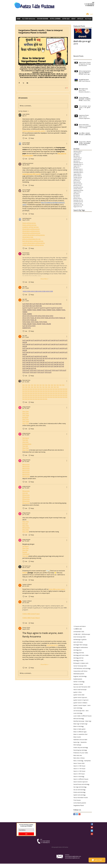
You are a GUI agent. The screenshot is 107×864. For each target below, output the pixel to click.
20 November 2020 (78, 631)
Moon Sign (88, 721)
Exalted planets (77, 679)
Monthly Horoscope (78, 721)
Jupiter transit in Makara (80, 702)
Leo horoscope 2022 (79, 710)
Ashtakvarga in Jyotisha (79, 639)
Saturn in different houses (80, 779)
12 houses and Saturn (79, 626)
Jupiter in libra (77, 692)
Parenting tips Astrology (80, 750)
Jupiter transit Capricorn (80, 697)
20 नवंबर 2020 (77, 634)
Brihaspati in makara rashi (80, 663)
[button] (55, 19)
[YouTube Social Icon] (92, 827)
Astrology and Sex (78, 658)
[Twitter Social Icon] (92, 831)
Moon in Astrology (78, 726)
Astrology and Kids (78, 652)
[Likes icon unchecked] (23, 138)
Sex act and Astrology (79, 789)
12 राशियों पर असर (77, 629)
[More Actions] (67, 115)
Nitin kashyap (77, 745)
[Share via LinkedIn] (27, 83)
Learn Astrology (77, 708)
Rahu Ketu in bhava (79, 758)
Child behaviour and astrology (81, 668)
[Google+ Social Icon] (92, 834)
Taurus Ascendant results (80, 797)
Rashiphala (87, 760)
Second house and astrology (81, 784)
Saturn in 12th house (79, 771)
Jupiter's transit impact (79, 705)
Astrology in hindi (78, 660)
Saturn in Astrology (78, 776)
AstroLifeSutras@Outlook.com (73, 856)
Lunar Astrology (77, 713)
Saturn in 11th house (79, 768)
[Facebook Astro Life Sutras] (92, 824)
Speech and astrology (79, 795)
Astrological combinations (80, 647)
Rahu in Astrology (78, 760)
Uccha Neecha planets (79, 803)
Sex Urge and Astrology (79, 787)
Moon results (77, 737)
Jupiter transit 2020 (78, 695)
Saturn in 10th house (79, 766)
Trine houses (77, 800)
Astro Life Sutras (78, 642)
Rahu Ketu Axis (77, 755)
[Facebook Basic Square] (74, 814)
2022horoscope (86, 634)
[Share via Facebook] (19, 83)
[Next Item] (89, 33)
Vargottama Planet (78, 805)
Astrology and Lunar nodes (81, 655)
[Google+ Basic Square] (79, 814)
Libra (87, 710)
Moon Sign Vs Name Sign (80, 724)
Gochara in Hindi (78, 684)
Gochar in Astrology (78, 681)
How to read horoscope (79, 689)
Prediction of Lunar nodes (80, 753)
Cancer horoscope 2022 (80, 666)
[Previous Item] (76, 33)
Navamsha (84, 742)
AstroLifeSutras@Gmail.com (72, 858)
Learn (89, 705)
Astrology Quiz (77, 650)
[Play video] (43, 51)
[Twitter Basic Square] (77, 814)
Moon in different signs (80, 732)
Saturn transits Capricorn (80, 782)
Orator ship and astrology (80, 747)
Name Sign (76, 742)
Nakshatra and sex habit (80, 739)
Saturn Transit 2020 (78, 763)
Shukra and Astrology (79, 792)
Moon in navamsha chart (80, 734)
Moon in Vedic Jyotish (79, 729)
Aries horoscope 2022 (79, 637)
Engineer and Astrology (80, 676)
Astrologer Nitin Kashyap (80, 645)
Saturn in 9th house (79, 774)
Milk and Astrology (78, 718)
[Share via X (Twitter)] (23, 83)
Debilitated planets (78, 673)
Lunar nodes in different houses (82, 716)
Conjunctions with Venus (80, 671)
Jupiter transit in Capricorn (81, 700)
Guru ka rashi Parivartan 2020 (81, 687)
